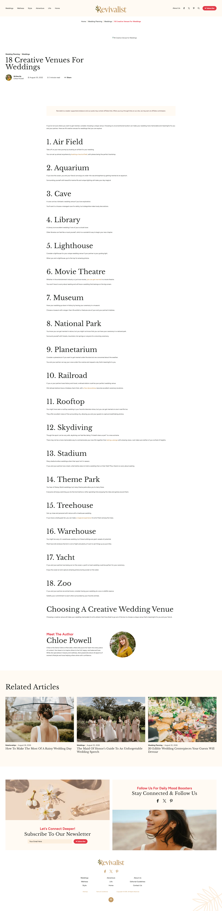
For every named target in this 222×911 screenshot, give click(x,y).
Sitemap (85, 891)
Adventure (40, 8)
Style (30, 8)
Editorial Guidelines (137, 882)
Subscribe (210, 8)
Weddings (9, 8)
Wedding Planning (95, 21)
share (69, 77)
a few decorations (89, 388)
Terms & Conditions (102, 891)
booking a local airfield (79, 154)
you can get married (94, 279)
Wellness (20, 8)
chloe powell (19, 78)
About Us (176, 8)
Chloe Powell (69, 640)
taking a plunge (112, 440)
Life (49, 8)
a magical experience (83, 518)
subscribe (81, 841)
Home (57, 8)
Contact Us (137, 885)
